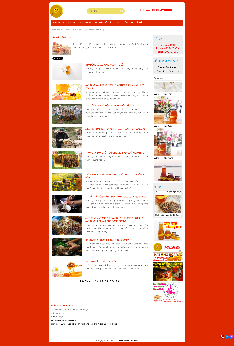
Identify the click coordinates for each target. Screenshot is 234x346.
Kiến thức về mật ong (110, 22)
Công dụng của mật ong (168, 71)
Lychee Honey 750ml (163, 143)
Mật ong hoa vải (88, 22)
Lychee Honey (58, 22)
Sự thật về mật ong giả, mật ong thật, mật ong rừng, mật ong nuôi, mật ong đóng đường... (114, 219)
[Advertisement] (117, 332)
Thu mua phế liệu (85, 324)
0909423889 (57, 316)
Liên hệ (139, 22)
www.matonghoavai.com (126, 340)
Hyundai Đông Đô (67, 324)
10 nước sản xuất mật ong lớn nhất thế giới (109, 105)
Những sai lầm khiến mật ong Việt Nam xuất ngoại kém (114, 152)
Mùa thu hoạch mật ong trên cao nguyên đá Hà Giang (115, 128)
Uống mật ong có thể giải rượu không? (107, 239)
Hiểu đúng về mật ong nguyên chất (104, 64)
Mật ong (72, 22)
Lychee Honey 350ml (163, 111)
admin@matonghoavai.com (63, 320)
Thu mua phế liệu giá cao (105, 324)
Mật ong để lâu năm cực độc (101, 261)
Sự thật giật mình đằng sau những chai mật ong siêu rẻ (115, 196)
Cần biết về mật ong (166, 67)
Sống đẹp (128, 22)
